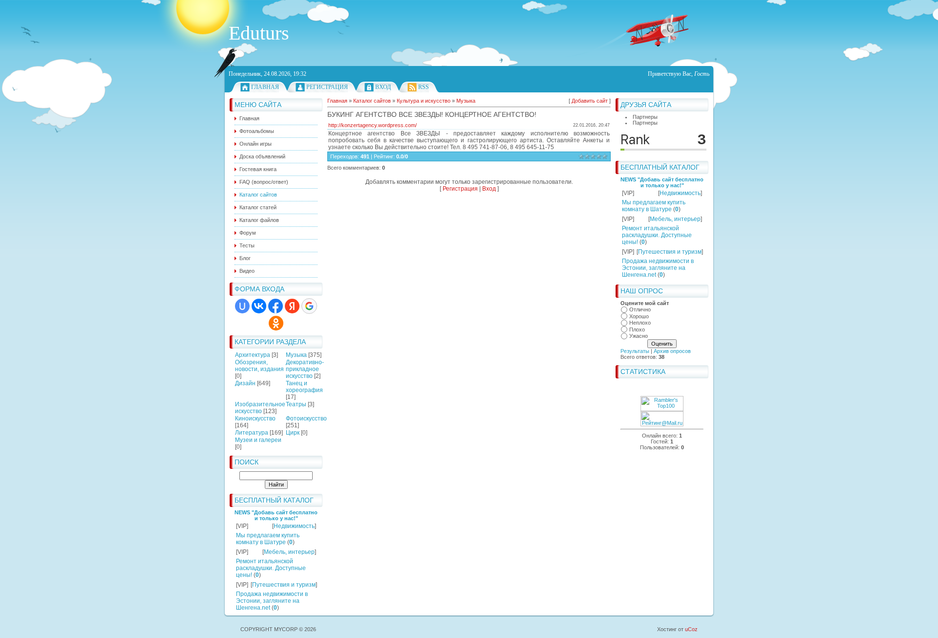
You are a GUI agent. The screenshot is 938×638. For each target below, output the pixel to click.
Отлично (640, 309)
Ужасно (638, 336)
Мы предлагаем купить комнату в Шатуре (267, 539)
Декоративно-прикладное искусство (305, 369)
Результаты (634, 351)
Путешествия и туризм (284, 584)
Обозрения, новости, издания (259, 366)
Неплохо (640, 323)
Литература (251, 432)
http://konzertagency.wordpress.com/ (372, 125)
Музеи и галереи (258, 440)
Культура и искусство (423, 101)
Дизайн (245, 383)
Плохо (637, 329)
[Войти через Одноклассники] (276, 323)
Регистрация (327, 87)
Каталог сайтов (372, 101)
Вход (383, 87)
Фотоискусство (306, 418)
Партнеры (645, 117)
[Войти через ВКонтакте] (259, 306)
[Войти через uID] (242, 306)
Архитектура (252, 355)
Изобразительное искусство (260, 408)
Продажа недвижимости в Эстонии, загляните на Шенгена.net (272, 601)
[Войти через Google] (309, 306)
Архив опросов (672, 351)
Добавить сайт (590, 101)
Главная (265, 87)
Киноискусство (255, 418)
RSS (423, 87)
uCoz (691, 629)
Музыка (296, 355)
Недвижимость (294, 526)
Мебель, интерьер (289, 552)
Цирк (292, 432)
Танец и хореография (304, 387)
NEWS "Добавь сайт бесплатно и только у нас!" (276, 515)
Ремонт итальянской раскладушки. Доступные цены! (271, 568)
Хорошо (639, 316)
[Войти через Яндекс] (292, 306)
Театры (296, 404)
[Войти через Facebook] (275, 306)
